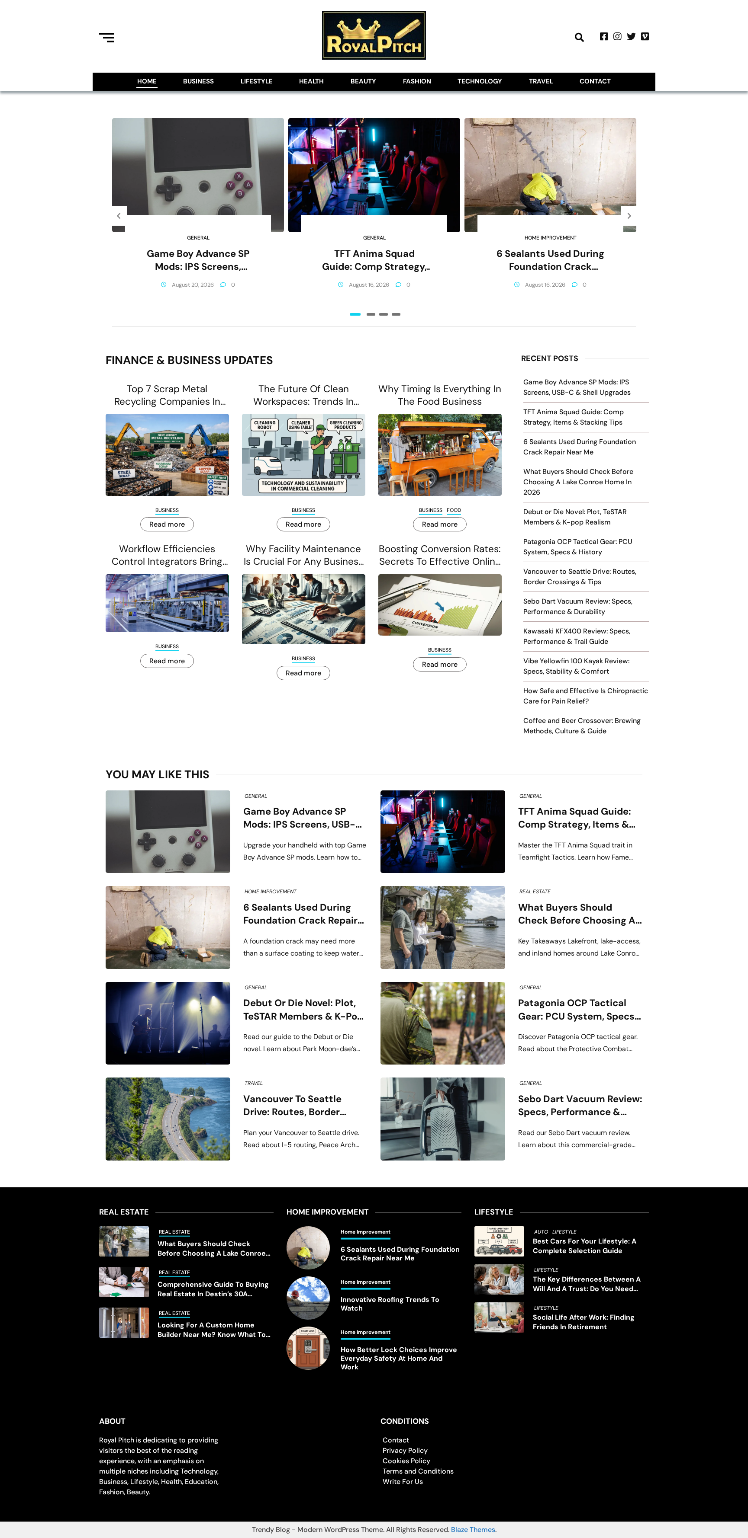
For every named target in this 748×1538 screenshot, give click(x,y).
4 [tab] (396, 314)
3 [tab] (383, 314)
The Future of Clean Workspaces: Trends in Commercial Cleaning (303, 395)
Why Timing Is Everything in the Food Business (439, 395)
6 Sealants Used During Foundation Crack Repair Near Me (550, 260)
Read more (167, 524)
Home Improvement (551, 237)
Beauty (363, 81)
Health (311, 81)
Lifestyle (257, 81)
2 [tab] (371, 314)
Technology (480, 81)
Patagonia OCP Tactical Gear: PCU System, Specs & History (576, 1010)
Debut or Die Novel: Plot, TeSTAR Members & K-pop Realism (303, 1010)
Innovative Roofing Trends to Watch (390, 1304)
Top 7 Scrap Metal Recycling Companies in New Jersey (167, 395)
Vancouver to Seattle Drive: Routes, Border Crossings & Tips (292, 1106)
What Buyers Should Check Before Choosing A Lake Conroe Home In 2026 (578, 482)
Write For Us (403, 1481)
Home (147, 81)
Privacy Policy (405, 1450)
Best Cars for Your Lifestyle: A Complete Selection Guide (584, 1246)
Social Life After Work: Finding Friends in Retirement (584, 1322)
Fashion (417, 81)
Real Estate (535, 891)
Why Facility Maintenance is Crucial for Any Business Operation (303, 555)
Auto (541, 1231)
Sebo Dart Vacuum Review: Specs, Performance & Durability (580, 1106)
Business (198, 81)
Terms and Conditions (418, 1471)
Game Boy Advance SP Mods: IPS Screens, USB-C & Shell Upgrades (198, 260)
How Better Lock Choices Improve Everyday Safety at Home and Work (399, 1359)
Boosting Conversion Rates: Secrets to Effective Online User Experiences (440, 555)
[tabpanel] (198, 215)
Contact (595, 81)
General (198, 237)
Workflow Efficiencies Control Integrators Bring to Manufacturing (167, 555)
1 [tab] (355, 314)
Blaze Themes (473, 1529)
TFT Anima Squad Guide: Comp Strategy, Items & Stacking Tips (374, 260)
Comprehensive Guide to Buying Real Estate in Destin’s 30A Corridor (213, 1289)
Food (454, 510)
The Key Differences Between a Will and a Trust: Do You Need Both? (587, 1284)
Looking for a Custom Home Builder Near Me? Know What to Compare (212, 1330)
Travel (541, 81)
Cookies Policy (406, 1460)
